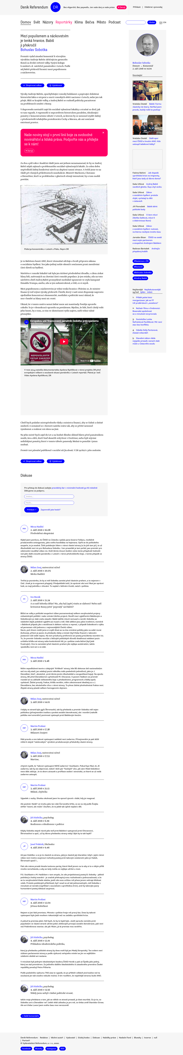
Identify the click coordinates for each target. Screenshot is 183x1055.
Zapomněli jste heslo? (50, 509)
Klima (79, 22)
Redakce (44, 1037)
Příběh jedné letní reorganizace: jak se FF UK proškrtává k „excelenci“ (145, 300)
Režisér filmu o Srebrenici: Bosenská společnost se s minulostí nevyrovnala (146, 311)
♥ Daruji (121, 7)
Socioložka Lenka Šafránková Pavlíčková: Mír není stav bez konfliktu (147, 322)
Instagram (51, 1048)
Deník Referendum (34, 7)
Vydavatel (70, 1037)
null (155, 1037)
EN (164, 22)
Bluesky (137, 1037)
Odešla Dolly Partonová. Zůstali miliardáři (145, 331)
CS (160, 22)
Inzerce (147, 1037)
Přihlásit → (31, 509)
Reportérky (64, 22)
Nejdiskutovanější (152, 289)
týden (142, 292)
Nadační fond (125, 1037)
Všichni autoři (57, 1037)
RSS (62, 1048)
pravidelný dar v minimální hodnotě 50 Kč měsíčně (74, 488)
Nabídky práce (109, 1037)
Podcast (115, 22)
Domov (26, 22)
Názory (48, 22)
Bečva (89, 22)
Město (101, 22)
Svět (36, 22)
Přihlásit (137, 7)
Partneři (26, 1040)
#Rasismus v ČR (141, 261)
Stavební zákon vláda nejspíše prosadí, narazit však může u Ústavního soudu (146, 341)
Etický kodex (84, 1037)
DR (55, 7)
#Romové (138, 267)
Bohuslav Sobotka (34, 49)
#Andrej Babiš (140, 278)
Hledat (152, 22)
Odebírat (153, 7)
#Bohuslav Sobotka (143, 272)
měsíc (149, 292)
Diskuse (96, 1037)
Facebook (26, 1048)
